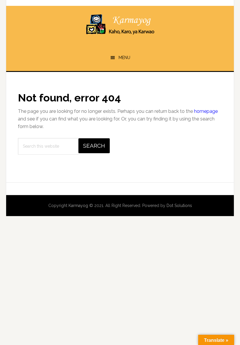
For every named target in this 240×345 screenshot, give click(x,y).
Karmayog (120, 25)
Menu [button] (124, 57)
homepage (206, 111)
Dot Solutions (179, 205)
